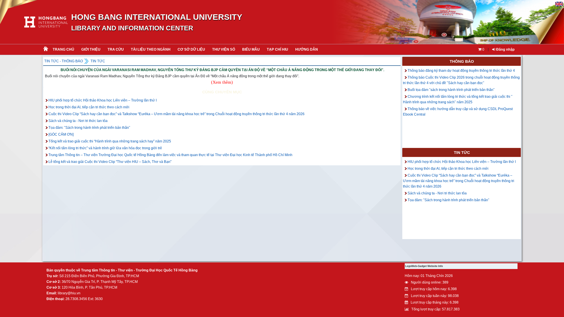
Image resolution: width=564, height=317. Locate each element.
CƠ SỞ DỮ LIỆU (191, 49)
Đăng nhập (505, 49)
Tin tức (98, 61)
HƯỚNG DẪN (306, 49)
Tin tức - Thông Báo (63, 61)
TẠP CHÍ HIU (277, 49)
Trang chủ (63, 49)
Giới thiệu (90, 49)
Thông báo (462, 61)
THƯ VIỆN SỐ (223, 49)
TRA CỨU (116, 49)
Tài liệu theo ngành (151, 49)
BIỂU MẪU (251, 49)
